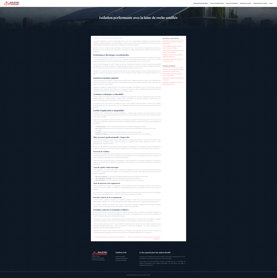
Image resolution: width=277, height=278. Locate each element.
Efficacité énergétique (217, 3)
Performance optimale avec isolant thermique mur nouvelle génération (143, 238)
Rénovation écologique (260, 3)
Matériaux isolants (245, 3)
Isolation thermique (232, 3)
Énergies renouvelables (201, 3)
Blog (270, 3)
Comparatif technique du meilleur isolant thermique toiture (110, 237)
